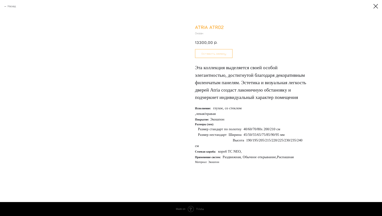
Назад (12, 6)
